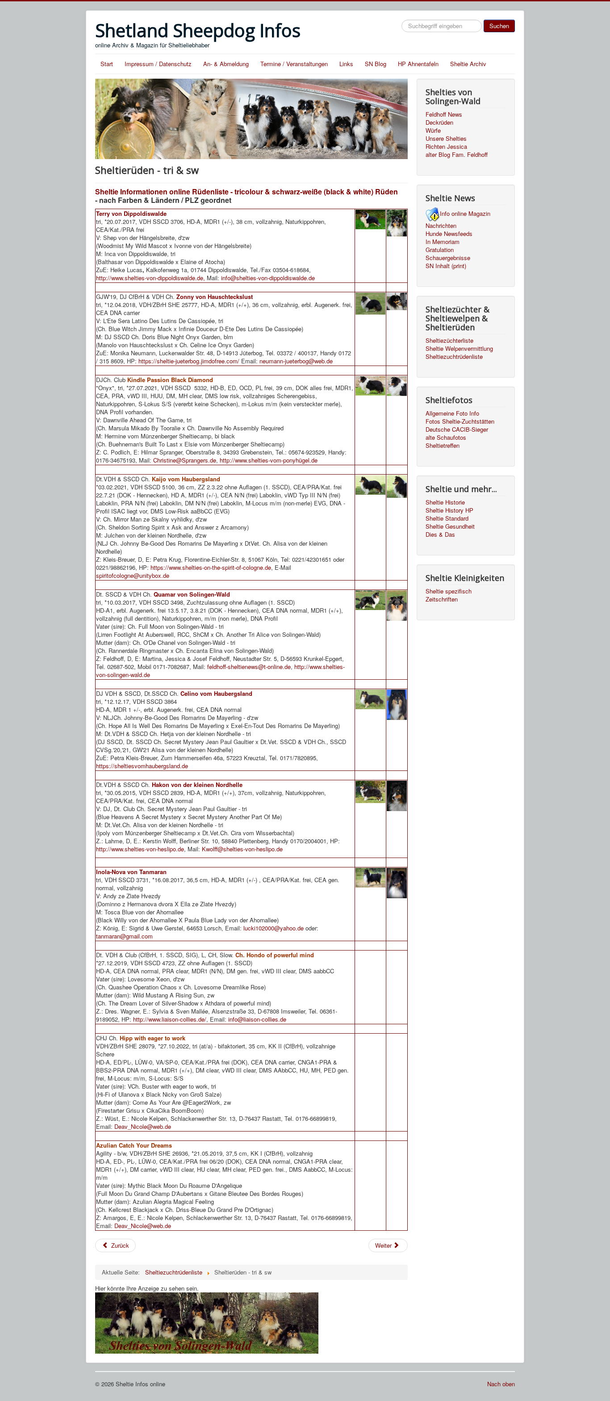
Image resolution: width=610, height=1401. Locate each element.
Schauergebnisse (448, 258)
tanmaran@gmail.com (124, 936)
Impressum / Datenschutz (158, 63)
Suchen (499, 25)
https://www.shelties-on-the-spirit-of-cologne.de (210, 567)
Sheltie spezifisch (449, 591)
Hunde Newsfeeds (449, 234)
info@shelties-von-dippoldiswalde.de (268, 277)
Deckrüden (439, 122)
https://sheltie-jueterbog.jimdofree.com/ (188, 361)
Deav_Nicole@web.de (142, 1126)
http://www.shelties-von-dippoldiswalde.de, (151, 277)
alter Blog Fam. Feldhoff (457, 155)
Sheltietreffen (443, 446)
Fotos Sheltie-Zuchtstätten (460, 421)
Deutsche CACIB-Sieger (457, 429)
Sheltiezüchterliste (449, 341)
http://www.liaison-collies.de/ (169, 1019)
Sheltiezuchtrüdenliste (454, 357)
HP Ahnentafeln (418, 63)
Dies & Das (440, 534)
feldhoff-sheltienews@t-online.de (249, 666)
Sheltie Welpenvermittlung (459, 349)
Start (106, 63)
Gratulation (440, 250)
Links (346, 63)
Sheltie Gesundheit (450, 526)
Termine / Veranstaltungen (294, 63)
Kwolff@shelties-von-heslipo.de (242, 849)
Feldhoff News (444, 114)
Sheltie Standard (447, 518)
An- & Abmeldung (226, 63)
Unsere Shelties (446, 139)
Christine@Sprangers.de (184, 460)
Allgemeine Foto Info (452, 413)
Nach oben (501, 1384)
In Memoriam (443, 242)
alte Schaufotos (446, 437)
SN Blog (375, 63)
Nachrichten (441, 226)
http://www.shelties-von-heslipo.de (140, 849)
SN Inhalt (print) (446, 266)
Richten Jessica (446, 147)
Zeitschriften (442, 599)
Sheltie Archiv (468, 63)
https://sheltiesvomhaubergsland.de (142, 766)
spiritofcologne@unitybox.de (132, 575)
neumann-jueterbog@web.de (296, 361)
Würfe (433, 130)
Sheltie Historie (445, 502)
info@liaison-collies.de (257, 1019)
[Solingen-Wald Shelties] (206, 1321)
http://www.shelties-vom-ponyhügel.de (269, 460)
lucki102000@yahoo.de (273, 928)
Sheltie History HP (449, 510)
